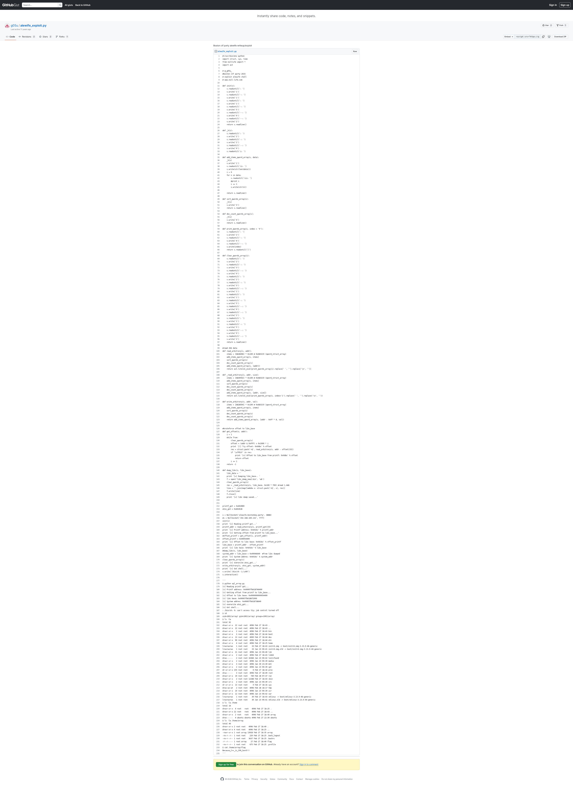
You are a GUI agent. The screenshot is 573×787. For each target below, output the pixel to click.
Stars (47, 36)
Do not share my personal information (337, 779)
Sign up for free (226, 764)
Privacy (255, 779)
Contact (299, 779)
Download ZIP (560, 36)
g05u (14, 25)
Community (282, 779)
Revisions (28, 36)
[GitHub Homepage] (222, 779)
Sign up (565, 4)
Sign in (553, 4)
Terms (246, 779)
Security (263, 779)
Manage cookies (312, 779)
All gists (69, 5)
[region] (286, 405)
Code (12, 36)
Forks (63, 36)
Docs (291, 779)
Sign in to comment (308, 764)
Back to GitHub (82, 5)
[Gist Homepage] (11, 5)
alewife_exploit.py (33, 25)
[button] (543, 37)
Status (272, 779)
